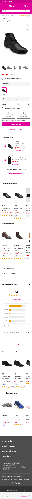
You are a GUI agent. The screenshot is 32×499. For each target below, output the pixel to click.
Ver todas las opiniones (16, 344)
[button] (23, 16)
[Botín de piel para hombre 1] (4, 67)
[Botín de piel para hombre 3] (14, 67)
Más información (24, 496)
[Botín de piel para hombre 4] (20, 67)
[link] (7, 201)
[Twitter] (16, 483)
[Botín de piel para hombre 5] (25, 67)
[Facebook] (12, 483)
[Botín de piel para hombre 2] (9, 67)
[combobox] (16, 332)
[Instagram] (19, 483)
